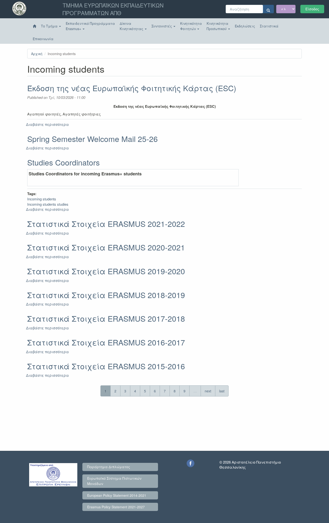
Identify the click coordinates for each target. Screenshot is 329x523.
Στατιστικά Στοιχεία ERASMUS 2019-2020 (106, 270)
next (208, 391)
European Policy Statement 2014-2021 (116, 495)
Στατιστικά (269, 26)
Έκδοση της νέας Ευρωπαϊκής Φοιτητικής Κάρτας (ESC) (131, 87)
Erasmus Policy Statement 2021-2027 (116, 506)
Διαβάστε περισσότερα (47, 124)
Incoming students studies (47, 204)
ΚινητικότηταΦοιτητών (191, 26)
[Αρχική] (34, 26)
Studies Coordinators (63, 162)
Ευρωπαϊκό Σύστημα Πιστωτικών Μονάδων (114, 481)
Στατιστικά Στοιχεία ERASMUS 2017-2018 (106, 318)
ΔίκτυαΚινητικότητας (132, 26)
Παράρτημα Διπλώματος (108, 466)
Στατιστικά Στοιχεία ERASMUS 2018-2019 (106, 294)
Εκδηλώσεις (245, 26)
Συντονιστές (162, 26)
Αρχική (36, 53)
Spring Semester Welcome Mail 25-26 (92, 138)
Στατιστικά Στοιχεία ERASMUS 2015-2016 (106, 365)
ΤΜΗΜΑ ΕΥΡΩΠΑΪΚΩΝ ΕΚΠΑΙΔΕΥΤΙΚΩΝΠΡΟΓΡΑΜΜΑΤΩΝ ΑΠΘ (113, 9)
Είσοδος (312, 8)
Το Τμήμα (50, 26)
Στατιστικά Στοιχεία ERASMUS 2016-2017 (106, 342)
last (221, 391)
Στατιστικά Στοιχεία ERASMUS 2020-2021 (106, 247)
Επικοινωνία (43, 38)
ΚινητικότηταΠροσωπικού (217, 26)
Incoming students (41, 198)
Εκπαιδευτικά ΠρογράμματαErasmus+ (90, 26)
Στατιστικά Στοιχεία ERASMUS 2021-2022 (106, 223)
